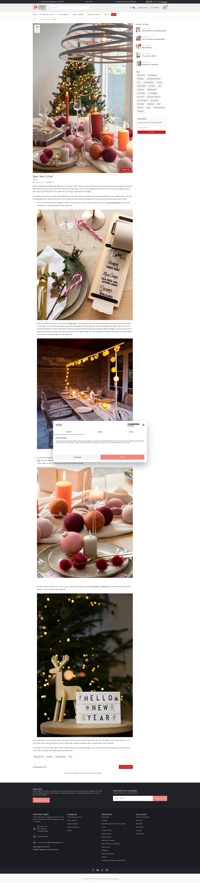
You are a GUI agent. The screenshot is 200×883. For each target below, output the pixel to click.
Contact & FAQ (106, 830)
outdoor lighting (142, 100)
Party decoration (61, 757)
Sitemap (104, 857)
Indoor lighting (63, 15)
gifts (159, 86)
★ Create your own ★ (47, 15)
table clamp (72, 323)
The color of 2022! (148, 56)
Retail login (105, 817)
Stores (104, 827)
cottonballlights (149, 82)
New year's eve (38, 757)
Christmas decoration (153, 79)
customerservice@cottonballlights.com (50, 842)
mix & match (141, 93)
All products (140, 834)
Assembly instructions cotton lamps (113, 860)
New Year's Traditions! (150, 64)
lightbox (104, 586)
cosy (139, 82)
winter (148, 107)
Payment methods (107, 854)
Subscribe (151, 132)
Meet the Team (151, 89)
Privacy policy (106, 847)
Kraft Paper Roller (113, 203)
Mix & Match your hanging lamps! (154, 31)
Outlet (106, 15)
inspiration (141, 89)
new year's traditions (154, 97)
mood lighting (152, 93)
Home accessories (94, 15)
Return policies (106, 837)
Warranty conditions (108, 840)
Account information (142, 817)
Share (124, 170)
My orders (139, 820)
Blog (54, 19)
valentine (140, 107)
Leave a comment (125, 767)
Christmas (141, 79)
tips (70, 757)
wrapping (140, 111)
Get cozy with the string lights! (153, 39)
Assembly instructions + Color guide (114, 824)
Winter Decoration (159, 107)
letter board (94, 586)
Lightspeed (115, 879)
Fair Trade (152, 86)
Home (35, 15)
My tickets (139, 824)
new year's (141, 97)
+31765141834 (42, 837)
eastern (159, 82)
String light (141, 104)
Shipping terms (106, 834)
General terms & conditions (111, 844)
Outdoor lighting (77, 15)
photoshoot (154, 100)
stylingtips (151, 104)
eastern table (141, 86)
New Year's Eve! (45, 19)
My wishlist (139, 827)
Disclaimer (105, 850)
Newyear (49, 757)
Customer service (41, 800)
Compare (139, 830)
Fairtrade (105, 820)
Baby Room (141, 75)
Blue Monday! (147, 48)
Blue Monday (152, 75)
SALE (114, 15)
